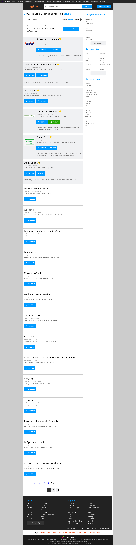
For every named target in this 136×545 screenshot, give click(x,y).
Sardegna (91, 516)
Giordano (29, 209)
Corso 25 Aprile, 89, (42, 142)
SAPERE (65, 533)
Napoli (87, 62)
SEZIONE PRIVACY (104, 528)
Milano (102, 60)
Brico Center (30, 336)
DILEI (73, 1)
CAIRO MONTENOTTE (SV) (61, 142)
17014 (50, 142)
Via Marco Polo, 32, (30, 447)
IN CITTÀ (79, 533)
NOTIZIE (42, 533)
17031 (40, 236)
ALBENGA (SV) (46, 236)
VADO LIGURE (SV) (55, 44)
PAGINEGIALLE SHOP (39, 1)
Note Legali (57, 541)
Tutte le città (98, 73)
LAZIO (87, 97)
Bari (86, 54)
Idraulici (88, 28)
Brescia (87, 56)
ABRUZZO (88, 83)
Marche (91, 512)
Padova (102, 62)
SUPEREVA (102, 1)
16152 (43, 257)
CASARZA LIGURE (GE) (49, 70)
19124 (41, 341)
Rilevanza (70, 19)
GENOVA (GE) (49, 257)
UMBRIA (87, 121)
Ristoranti (88, 39)
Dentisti (88, 21)
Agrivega (28, 378)
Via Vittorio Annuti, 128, (31, 70)
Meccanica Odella (33, 273)
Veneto (90, 523)
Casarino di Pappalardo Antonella (41, 420)
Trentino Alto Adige (75, 521)
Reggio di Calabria (105, 65)
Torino (102, 67)
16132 (35, 384)
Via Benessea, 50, (29, 468)
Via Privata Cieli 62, (30, 168)
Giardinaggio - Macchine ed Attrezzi (44, 41)
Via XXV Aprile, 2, (29, 278)
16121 (39, 405)
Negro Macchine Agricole (37, 188)
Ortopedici (88, 35)
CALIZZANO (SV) (55, 116)
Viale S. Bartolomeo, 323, (32, 320)
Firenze (102, 58)
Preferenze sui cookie (78, 541)
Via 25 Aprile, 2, (41, 116)
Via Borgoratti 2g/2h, (30, 405)
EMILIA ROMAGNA (90, 92)
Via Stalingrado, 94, (30, 363)
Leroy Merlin (30, 251)
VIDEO (59, 533)
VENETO (87, 125)
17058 (36, 194)
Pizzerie (87, 37)
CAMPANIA (88, 90)
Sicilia (70, 519)
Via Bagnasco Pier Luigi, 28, (32, 257)
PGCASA (49, 1)
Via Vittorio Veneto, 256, (31, 341)
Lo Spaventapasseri (34, 442)
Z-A (78, 19)
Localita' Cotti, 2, (29, 194)
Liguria (90, 510)
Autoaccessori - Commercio (30, 339)
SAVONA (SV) (44, 363)
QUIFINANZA (86, 1)
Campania (92, 505)
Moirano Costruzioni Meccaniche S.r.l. (43, 463)
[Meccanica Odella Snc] (29, 116)
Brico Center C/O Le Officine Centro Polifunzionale (49, 357)
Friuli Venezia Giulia (95, 508)
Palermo (88, 65)
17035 (37, 468)
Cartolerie (88, 19)
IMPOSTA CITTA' (94, 528)
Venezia (87, 69)
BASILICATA (88, 86)
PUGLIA (87, 110)
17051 (38, 447)
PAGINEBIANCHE (57, 1)
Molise (70, 514)
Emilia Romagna (74, 508)
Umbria (91, 521)
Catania (87, 58)
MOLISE (87, 106)
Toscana (91, 519)
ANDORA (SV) (44, 447)
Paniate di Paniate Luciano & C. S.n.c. (42, 230)
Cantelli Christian (32, 315)
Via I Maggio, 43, (29, 299)
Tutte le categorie (98, 43)
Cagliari (102, 56)
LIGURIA (64, 44)
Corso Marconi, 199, (30, 215)
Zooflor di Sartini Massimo (37, 294)
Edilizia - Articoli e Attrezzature (31, 165)
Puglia (70, 516)
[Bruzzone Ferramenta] (29, 43)
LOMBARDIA (88, 101)
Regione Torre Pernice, (31, 236)
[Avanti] (57, 490)
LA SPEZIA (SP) (44, 168)
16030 (40, 70)
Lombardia (72, 512)
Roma (87, 67)
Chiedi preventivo (70, 28)
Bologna (102, 54)
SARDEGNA (88, 112)
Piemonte (91, 514)
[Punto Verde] (29, 141)
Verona (102, 69)
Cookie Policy (69, 541)
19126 (38, 168)
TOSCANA (88, 117)
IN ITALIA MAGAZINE (84, 528)
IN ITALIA (86, 533)
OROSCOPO (72, 533)
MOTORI (54, 533)
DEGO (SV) (41, 194)
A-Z (75, 19)
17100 (38, 363)
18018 (36, 299)
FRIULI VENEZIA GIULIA (91, 94)
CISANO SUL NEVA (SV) (46, 468)
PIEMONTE (88, 108)
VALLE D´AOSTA (89, 123)
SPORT (48, 533)
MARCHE (87, 103)
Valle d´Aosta (73, 523)
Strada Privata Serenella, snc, (33, 95)
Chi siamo (51, 541)
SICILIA (87, 114)
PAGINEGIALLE (28, 1)
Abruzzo (71, 503)
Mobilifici (88, 30)
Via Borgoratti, (28, 384)
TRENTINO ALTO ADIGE (91, 119)
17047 (48, 44)
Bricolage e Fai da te (29, 255)
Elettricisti (89, 24)
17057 (48, 116)
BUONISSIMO (94, 1)
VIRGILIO (20, 1)
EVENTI (98, 533)
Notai (87, 32)
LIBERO (14, 1)
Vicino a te (34, 19)
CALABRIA (88, 88)
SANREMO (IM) (51, 95)
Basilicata (91, 503)
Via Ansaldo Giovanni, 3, (31, 426)
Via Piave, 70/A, (41, 44)
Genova (87, 60)
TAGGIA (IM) (42, 299)
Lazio (69, 510)
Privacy (63, 541)
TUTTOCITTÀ (66, 1)
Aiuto (85, 541)
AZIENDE (92, 533)
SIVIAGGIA (78, 1)
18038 (44, 95)
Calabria (71, 505)
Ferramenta (89, 26)
